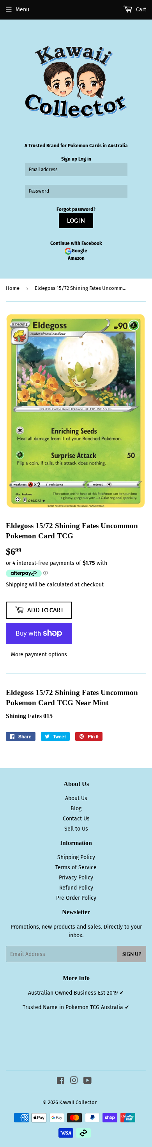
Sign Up (131, 954)
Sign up (69, 159)
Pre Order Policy (76, 898)
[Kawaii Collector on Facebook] (61, 1081)
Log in (84, 159)
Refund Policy (76, 887)
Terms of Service (76, 867)
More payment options (39, 654)
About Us (76, 798)
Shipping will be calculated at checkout (55, 584)
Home (12, 288)
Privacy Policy (76, 877)
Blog (76, 808)
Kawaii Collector (78, 1102)
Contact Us (76, 818)
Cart (140, 9)
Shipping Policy (76, 857)
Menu (22, 9)
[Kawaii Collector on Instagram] (74, 1081)
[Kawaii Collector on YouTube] (87, 1081)
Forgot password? (76, 209)
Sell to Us (76, 828)
